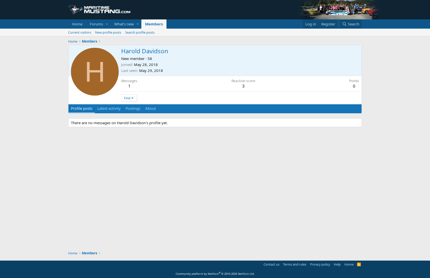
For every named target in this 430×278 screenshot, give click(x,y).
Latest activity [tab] (109, 108)
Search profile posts (140, 32)
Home (77, 23)
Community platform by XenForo (215, 274)
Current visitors (79, 32)
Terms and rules (294, 264)
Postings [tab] (133, 108)
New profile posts (108, 32)
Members (154, 23)
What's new (124, 23)
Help (337, 264)
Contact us (271, 264)
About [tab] (150, 108)
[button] (107, 24)
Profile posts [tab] (81, 108)
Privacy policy (320, 264)
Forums (96, 23)
